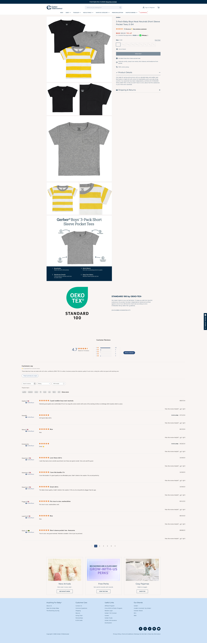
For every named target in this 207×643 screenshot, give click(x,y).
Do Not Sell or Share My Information (150, 634)
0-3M (118, 45)
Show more (65, 392)
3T (146, 45)
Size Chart (158, 40)
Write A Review (129, 352)
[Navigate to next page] (115, 546)
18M (137, 45)
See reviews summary (140, 29)
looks (44, 392)
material (30, 392)
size (49, 392)
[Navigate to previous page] (91, 546)
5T (154, 45)
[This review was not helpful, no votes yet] (183, 409)
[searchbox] (27, 383)
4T (150, 45)
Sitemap (136, 634)
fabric (54, 392)
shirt (59, 392)
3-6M (123, 45)
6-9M (128, 45)
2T (142, 45)
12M (133, 45)
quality (24, 392)
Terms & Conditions (127, 634)
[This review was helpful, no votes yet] (180, 409)
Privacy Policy (117, 634)
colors (36, 392)
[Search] (120, 7)
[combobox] (103, 7)
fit (40, 392)
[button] (205, 321)
